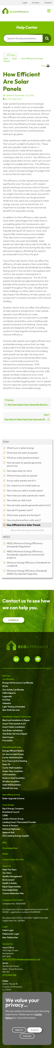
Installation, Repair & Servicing (16, 716)
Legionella (7, 696)
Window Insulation (11, 781)
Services (6, 675)
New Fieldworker (10, 937)
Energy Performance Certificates (17, 682)
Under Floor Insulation (12, 771)
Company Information (12, 900)
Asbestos (6, 703)
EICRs (5, 686)
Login (5, 926)
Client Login (8, 930)
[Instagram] (27, 659)
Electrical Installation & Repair (16, 720)
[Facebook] (38, 659)
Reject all (19, 1030)
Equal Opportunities (11, 886)
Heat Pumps (8, 737)
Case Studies (8, 805)
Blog (4, 842)
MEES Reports (9, 693)
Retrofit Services (10, 788)
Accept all (35, 1030)
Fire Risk (6, 699)
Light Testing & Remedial (13, 706)
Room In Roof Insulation (13, 778)
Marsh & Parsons (10, 825)
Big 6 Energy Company (13, 808)
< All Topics (10, 55)
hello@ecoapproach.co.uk (28, 959)
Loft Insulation (9, 774)
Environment (8, 879)
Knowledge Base (10, 848)
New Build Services (11, 710)
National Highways (11, 829)
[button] (49, 11)
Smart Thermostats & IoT (14, 723)
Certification (8, 679)
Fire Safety (7, 740)
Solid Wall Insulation (11, 784)
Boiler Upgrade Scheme (13, 798)
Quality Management (12, 876)
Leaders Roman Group (13, 818)
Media (5, 853)
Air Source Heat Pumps (13, 754)
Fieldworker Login (10, 933)
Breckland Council (10, 812)
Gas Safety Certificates (13, 689)
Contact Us (7, 944)
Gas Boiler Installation (12, 730)
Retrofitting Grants (11, 794)
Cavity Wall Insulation (12, 767)
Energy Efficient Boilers (13, 750)
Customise (27, 1036)
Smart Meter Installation (13, 727)
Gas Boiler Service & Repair (14, 733)
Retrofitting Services (11, 747)
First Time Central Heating (14, 761)
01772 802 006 (9, 975)
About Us (6, 866)
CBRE (5, 815)
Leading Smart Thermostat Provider (19, 822)
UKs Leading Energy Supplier (15, 835)
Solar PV (6, 764)
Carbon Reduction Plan (13, 859)
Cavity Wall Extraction (12, 757)
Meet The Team (9, 869)
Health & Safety (9, 883)
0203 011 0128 (9, 959)
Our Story (7, 873)
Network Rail (8, 832)
